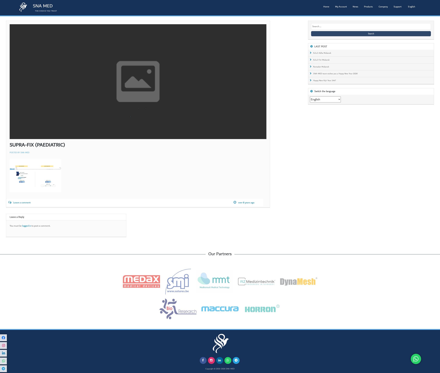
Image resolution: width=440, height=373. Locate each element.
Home (326, 7)
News (355, 7)
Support (398, 7)
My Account (341, 7)
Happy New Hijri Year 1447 (324, 80)
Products (368, 7)
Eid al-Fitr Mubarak (321, 60)
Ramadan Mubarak (321, 67)
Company (383, 7)
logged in (26, 226)
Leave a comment (22, 203)
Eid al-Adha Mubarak (322, 53)
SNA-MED (24, 152)
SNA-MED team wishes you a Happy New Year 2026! (335, 73)
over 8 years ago (246, 203)
